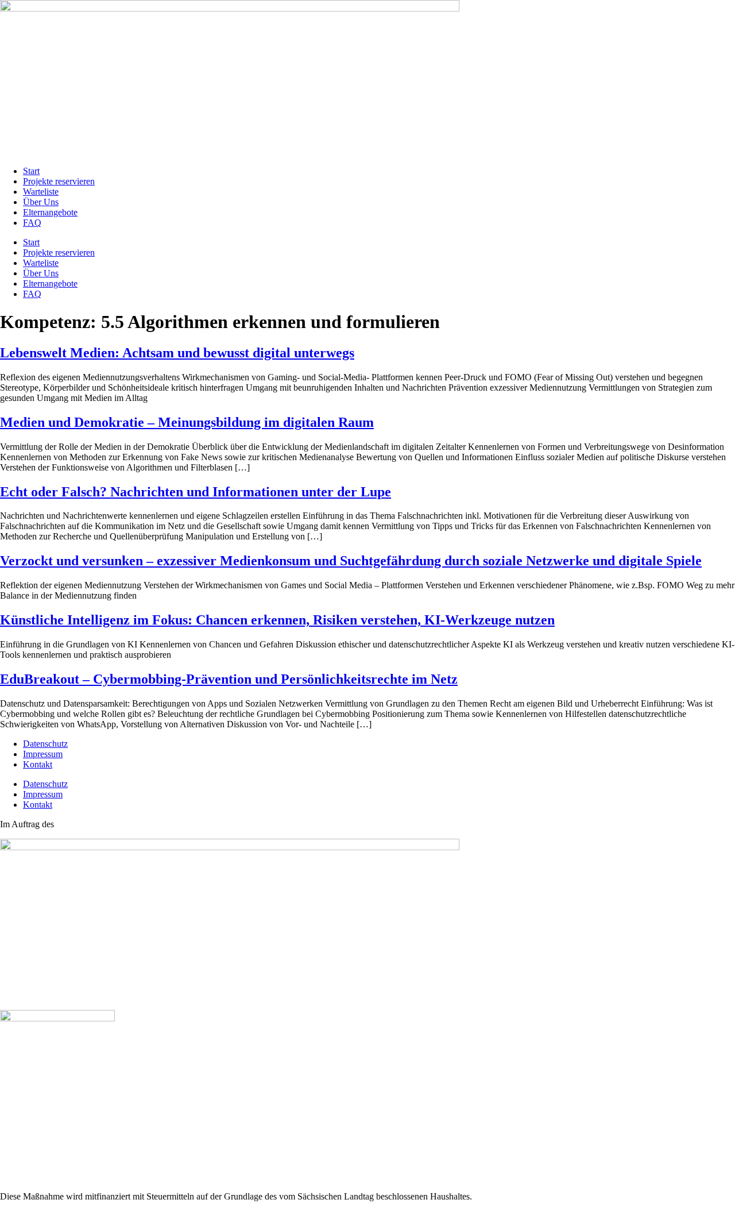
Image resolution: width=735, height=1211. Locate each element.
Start (31, 171)
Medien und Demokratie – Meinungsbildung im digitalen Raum (187, 422)
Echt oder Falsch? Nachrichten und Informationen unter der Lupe (195, 491)
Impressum (43, 754)
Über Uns (41, 202)
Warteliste (41, 191)
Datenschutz (45, 744)
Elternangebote (50, 212)
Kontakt (37, 764)
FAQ (32, 222)
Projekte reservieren (59, 181)
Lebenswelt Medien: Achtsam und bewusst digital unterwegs (177, 352)
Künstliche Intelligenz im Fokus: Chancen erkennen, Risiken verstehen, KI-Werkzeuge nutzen (277, 619)
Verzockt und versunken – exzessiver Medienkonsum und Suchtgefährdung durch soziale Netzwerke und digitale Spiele (351, 560)
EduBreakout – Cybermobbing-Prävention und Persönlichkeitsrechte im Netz (229, 679)
